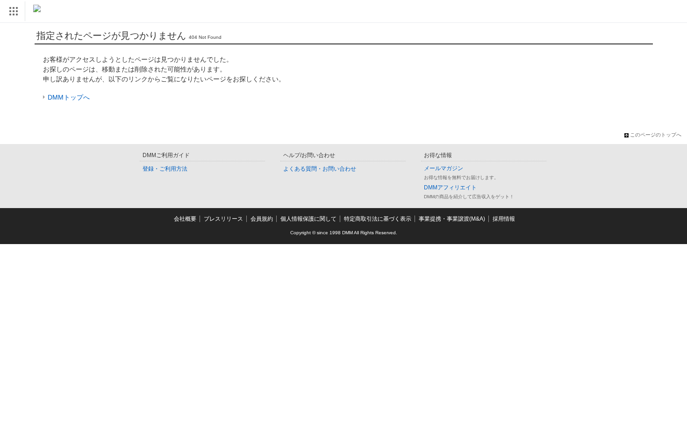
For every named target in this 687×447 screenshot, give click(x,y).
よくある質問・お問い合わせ (319, 169)
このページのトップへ (655, 134)
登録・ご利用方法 (165, 169)
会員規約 (261, 219)
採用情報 (504, 219)
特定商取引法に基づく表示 (377, 219)
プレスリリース (223, 219)
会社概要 (185, 219)
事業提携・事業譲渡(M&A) (452, 219)
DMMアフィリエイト (450, 187)
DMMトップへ (69, 97)
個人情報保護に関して (308, 219)
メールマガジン (443, 168)
